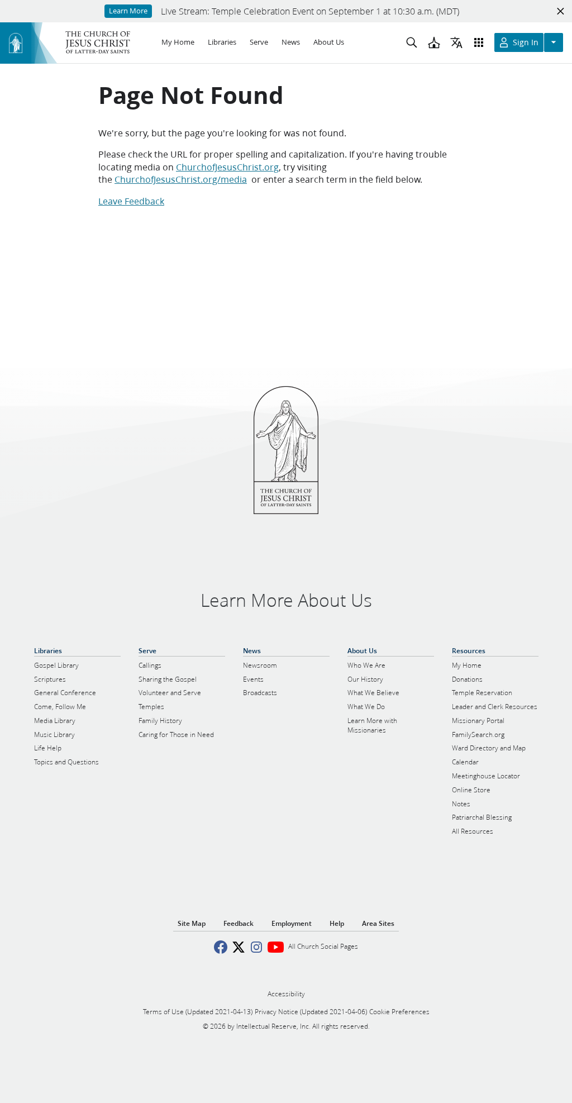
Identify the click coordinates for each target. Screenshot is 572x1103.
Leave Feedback (131, 200)
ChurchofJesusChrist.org (227, 166)
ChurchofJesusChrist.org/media (181, 179)
